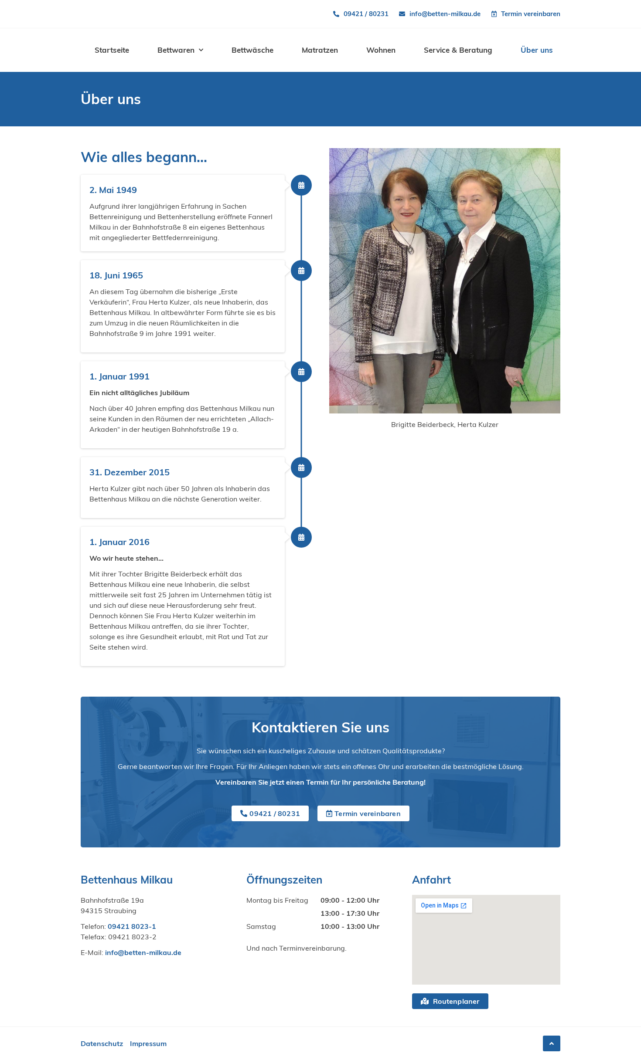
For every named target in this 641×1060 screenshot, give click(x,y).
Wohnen (381, 49)
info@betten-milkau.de (143, 952)
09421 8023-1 (132, 926)
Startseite (112, 49)
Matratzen (320, 49)
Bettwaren (175, 49)
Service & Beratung (458, 49)
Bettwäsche (252, 49)
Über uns (537, 49)
